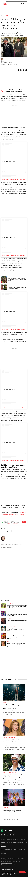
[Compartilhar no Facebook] (18, 70)
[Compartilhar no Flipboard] (23, 70)
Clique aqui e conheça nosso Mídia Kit (9, 864)
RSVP (7, 844)
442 (25, 849)
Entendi (22, 872)
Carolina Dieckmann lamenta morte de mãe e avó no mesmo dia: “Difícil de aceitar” (17, 621)
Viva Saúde (12, 844)
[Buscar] (21, 4)
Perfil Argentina (14, 849)
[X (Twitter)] (8, 834)
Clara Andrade (7, 59)
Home (2, 15)
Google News (10, 523)
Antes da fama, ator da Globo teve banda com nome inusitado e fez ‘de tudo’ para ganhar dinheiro (16, 645)
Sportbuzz (3, 844)
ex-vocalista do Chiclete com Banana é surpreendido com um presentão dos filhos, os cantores (13, 514)
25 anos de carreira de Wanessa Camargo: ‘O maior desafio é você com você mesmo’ (14, 812)
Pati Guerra (16, 531)
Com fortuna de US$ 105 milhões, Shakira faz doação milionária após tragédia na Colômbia (13, 742)
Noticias (2, 849)
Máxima (15, 842)
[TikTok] (14, 834)
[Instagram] (2, 834)
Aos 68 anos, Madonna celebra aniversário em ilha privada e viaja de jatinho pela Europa (17, 629)
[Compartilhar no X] (21, 70)
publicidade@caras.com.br (6, 862)
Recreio (25, 842)
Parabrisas (7, 849)
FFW (12, 841)
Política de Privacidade (7, 874)
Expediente (3, 853)
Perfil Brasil (20, 842)
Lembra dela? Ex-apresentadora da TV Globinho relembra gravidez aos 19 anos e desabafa (16, 637)
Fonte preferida (15, 523)
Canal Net (3, 848)
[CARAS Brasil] (5, 3)
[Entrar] (26, 4)
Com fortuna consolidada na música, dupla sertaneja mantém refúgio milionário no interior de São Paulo (17, 607)
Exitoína (16, 848)
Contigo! (8, 841)
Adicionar (24, 521)
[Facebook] (5, 834)
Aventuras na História (11, 839)
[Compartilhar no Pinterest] (26, 70)
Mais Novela (3, 842)
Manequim (9, 842)
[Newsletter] (24, 4)
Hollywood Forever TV (19, 841)
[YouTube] (11, 834)
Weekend (21, 849)
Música (6, 15)
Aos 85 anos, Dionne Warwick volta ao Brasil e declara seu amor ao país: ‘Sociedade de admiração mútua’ (13, 777)
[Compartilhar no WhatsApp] (16, 70)
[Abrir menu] (1, 4)
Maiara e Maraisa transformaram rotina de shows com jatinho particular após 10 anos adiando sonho (17, 614)
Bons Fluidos (20, 839)
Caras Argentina (9, 848)
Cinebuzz (3, 841)
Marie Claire (21, 848)
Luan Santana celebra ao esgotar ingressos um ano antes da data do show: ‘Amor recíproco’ (13, 707)
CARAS (25, 839)
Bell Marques (5, 531)
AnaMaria (3, 839)
